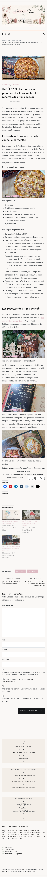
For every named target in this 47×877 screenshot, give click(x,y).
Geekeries (15, 85)
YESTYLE (23, 803)
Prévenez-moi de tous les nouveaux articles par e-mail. (23, 700)
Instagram (10, 849)
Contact (8, 847)
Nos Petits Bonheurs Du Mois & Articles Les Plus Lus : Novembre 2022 (35, 582)
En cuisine (6, 85)
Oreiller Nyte (24, 758)
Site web (5, 659)
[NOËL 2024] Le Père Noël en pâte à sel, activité (29, 523)
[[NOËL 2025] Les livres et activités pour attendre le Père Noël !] (11, 540)
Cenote (4, 871)
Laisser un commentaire (31, 711)
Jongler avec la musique (23, 746)
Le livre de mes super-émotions (23, 775)
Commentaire (8, 606)
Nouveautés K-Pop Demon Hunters (23, 781)
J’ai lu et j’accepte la (17, 680)
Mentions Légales (13, 854)
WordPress (31, 871)
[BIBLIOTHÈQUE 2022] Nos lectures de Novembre (11, 581)
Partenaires (11, 852)
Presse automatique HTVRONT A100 (23, 752)
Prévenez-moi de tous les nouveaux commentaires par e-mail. (23, 690)
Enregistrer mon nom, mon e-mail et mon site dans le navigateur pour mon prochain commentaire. (23, 674)
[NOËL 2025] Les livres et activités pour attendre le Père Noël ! (11, 549)
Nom (4, 640)
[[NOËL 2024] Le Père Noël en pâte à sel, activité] (31, 515)
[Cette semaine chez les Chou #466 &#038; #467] (11, 515)
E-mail (4, 650)
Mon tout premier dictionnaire (23, 787)
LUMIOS (23, 809)
